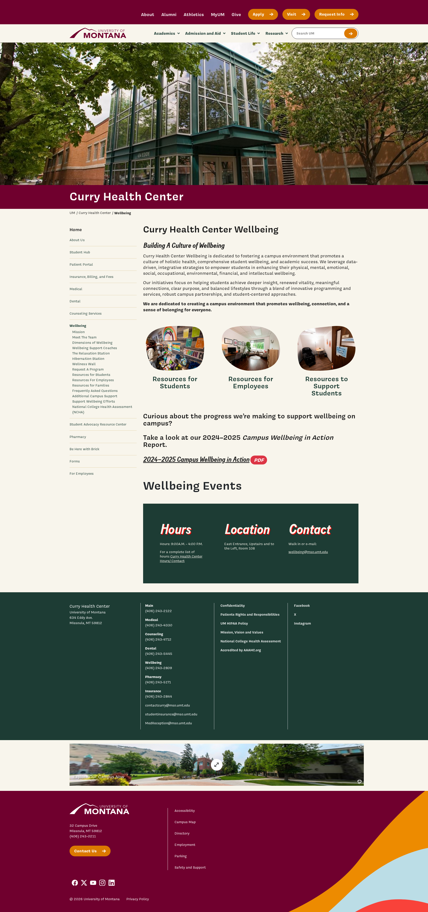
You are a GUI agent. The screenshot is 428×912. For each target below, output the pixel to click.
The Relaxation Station (91, 353)
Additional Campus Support (94, 396)
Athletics (194, 14)
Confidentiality (232, 605)
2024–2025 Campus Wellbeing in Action (205, 459)
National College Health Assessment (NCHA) (102, 409)
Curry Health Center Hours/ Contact (181, 558)
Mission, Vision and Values (241, 632)
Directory (182, 833)
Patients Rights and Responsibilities (250, 614)
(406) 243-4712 (158, 639)
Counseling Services (86, 313)
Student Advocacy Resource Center (98, 424)
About (147, 14)
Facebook (302, 605)
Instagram (302, 623)
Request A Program (88, 369)
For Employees (82, 473)
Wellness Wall (84, 364)
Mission (78, 332)
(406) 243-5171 (158, 682)
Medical (76, 289)
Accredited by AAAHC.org (240, 650)
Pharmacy (78, 437)
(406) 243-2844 (158, 696)
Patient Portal (81, 264)
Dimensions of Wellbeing (92, 342)
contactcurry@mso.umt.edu (167, 705)
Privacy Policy (137, 899)
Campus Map (185, 822)
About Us (77, 240)
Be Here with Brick (84, 449)
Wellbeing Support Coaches (94, 348)
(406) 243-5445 (158, 653)
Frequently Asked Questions (95, 391)
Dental (75, 301)
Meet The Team (84, 337)
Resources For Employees (93, 380)
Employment (185, 845)
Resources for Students (91, 375)
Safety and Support (190, 867)
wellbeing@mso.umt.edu (308, 552)
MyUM (217, 14)
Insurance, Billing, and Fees (91, 277)
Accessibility (185, 810)
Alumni (169, 14)
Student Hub (80, 252)
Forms (75, 461)
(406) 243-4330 (158, 625)
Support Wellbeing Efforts (93, 401)
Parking (181, 856)
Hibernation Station (88, 358)
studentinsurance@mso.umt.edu (171, 714)
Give (236, 14)
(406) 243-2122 (158, 611)
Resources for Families (90, 385)
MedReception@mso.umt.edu (168, 723)
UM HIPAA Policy (234, 623)
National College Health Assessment (250, 641)
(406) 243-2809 (158, 668)
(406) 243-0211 (83, 836)
